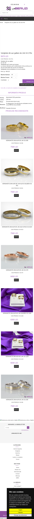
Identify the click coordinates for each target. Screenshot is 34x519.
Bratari (17, 455)
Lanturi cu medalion (17, 457)
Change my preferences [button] (20, 515)
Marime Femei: (5, 77)
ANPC (17, 478)
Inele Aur (17, 453)
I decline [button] (20, 512)
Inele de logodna (17, 448)
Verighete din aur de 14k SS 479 (17, 270)
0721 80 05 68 (14, 4)
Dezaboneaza (24, 430)
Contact (17, 473)
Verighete (17, 451)
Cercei (17, 459)
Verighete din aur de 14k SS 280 (17, 399)
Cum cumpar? (17, 486)
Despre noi (17, 469)
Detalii (16, 280)
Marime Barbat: (5, 74)
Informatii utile (17, 471)
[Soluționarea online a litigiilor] (26, 420)
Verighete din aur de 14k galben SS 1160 (17, 313)
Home (1, 22)
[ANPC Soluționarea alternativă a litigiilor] (9, 420)
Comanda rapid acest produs (26, 84)
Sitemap (17, 475)
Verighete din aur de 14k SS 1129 (17, 356)
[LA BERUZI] (17, 8)
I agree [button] (20, 509)
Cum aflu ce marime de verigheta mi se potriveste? (13, 88)
